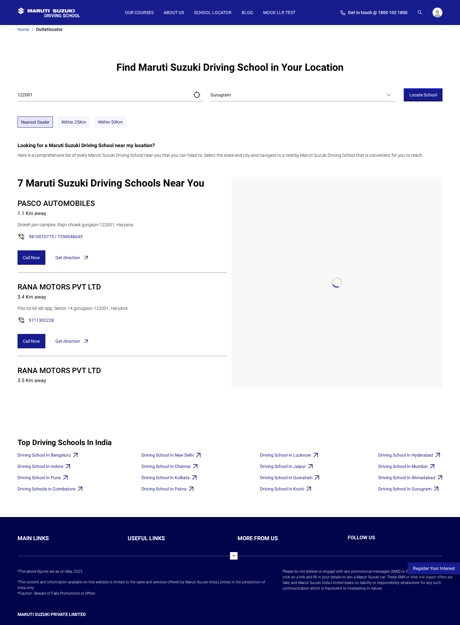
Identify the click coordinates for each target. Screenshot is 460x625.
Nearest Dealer (35, 122)
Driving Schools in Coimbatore (46, 488)
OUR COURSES (139, 12)
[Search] (420, 13)
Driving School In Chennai (166, 466)
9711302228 (41, 320)
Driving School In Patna (164, 488)
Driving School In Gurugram (405, 488)
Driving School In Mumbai (402, 466)
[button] (197, 95)
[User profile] (437, 13)
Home (23, 29)
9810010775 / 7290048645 (56, 236)
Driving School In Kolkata (165, 477)
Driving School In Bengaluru (44, 455)
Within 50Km (110, 122)
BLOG (247, 12)
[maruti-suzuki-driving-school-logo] (49, 12)
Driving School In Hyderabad (405, 455)
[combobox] (303, 95)
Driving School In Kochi (282, 488)
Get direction (67, 257)
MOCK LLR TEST (279, 12)
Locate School (423, 94)
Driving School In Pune (39, 477)
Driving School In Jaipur (283, 466)
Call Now (31, 257)
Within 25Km (73, 122)
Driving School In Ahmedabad (406, 477)
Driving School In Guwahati (286, 477)
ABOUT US (174, 12)
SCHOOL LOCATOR (213, 12)
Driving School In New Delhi (167, 455)
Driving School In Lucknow (285, 455)
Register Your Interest (434, 568)
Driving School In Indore (40, 466)
